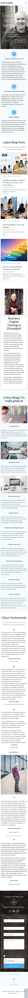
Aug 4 (13, 187)
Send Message (14, 966)
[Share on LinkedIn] (26, 993)
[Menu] (26, 3)
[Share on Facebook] (26, 990)
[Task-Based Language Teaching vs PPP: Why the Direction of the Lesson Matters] (14, 163)
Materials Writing (15, 176)
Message (6, 938)
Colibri (18, 993)
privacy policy (19, 956)
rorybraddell (7, 187)
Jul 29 (13, 271)
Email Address (7, 931)
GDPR (5, 952)
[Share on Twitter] (26, 996)
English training (6, 176)
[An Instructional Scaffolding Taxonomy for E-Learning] (14, 250)
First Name (6, 918)
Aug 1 (13, 229)
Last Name (6, 925)
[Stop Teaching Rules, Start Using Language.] (14, 207)
